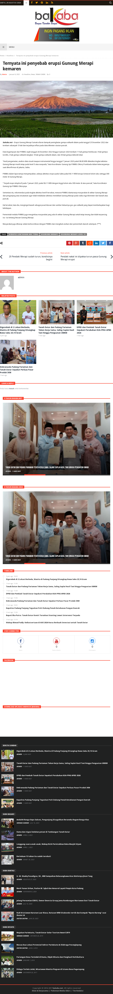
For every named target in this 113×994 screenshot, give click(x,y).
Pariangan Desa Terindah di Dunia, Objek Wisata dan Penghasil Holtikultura (50, 957)
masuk (11, 389)
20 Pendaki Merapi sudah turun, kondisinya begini (30, 256)
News (33, 74)
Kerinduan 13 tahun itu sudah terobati (34, 856)
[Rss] (52, 2)
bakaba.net (58, 988)
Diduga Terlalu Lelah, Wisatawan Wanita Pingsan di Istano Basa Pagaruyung (50, 969)
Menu (11, 47)
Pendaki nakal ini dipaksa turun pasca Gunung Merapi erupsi (84, 256)
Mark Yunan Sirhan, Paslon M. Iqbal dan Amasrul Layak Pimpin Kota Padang (50, 888)
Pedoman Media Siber (60, 991)
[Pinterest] (41, 2)
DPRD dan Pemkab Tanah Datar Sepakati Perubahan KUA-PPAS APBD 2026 (94, 330)
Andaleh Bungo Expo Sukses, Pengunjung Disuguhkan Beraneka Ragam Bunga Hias (53, 820)
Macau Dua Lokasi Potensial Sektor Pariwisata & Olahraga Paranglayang (49, 945)
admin (4, 74)
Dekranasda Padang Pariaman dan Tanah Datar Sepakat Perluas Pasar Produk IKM (16, 370)
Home (2, 56)
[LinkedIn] (46, 2)
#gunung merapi (49, 234)
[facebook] (110, 243)
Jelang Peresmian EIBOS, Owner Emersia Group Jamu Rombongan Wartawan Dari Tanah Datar (58, 901)
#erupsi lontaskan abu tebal (23, 234)
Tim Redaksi (77, 991)
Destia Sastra (22, 919)
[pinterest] (69, 243)
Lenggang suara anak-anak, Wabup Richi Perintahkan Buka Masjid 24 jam (49, 844)
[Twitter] (36, 2)
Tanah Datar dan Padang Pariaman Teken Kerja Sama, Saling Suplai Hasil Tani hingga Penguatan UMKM (56, 330)
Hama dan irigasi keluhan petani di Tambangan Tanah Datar (43, 832)
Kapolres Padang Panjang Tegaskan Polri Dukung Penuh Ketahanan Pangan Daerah (53, 800)
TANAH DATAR (40, 74)
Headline (10, 56)
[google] (76, 243)
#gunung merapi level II (73, 234)
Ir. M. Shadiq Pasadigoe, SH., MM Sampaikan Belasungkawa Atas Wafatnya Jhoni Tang (54, 876)
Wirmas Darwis (23, 823)
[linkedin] (96, 243)
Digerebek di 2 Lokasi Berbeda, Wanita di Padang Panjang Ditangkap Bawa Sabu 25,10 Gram (17, 330)
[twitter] (103, 243)
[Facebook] (31, 2)
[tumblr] (83, 243)
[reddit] (90, 243)
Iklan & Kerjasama (40, 991)
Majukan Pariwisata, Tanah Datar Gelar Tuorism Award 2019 (43, 933)
